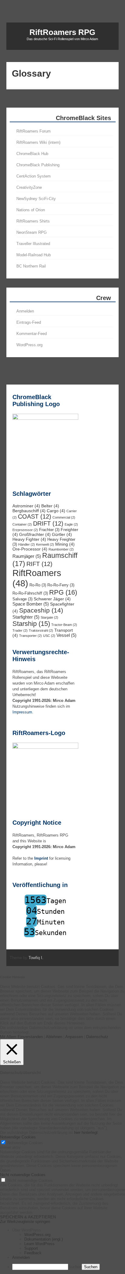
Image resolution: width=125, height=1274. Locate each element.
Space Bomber (30, 603)
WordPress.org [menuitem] (37, 1234)
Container (22, 524)
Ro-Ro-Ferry (60, 585)
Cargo (56, 510)
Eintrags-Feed (28, 322)
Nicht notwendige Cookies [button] (23, 1174)
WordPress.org (29, 345)
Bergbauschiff (29, 510)
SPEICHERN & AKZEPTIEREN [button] (28, 1217)
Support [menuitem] (31, 1248)
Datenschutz (97, 1036)
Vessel (66, 635)
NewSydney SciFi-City (36, 198)
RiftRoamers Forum (33, 131)
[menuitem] (68, 1230)
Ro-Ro (37, 585)
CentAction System (33, 176)
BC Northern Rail (31, 266)
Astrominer (26, 505)
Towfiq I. (36, 957)
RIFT (39, 564)
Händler (26, 544)
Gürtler (62, 534)
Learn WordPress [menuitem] (39, 1243)
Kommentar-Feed (31, 333)
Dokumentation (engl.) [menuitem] (43, 1239)
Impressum (22, 712)
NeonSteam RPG (31, 232)
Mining (65, 544)
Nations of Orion (30, 210)
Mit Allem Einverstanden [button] (21, 1036)
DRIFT (48, 523)
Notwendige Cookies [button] (18, 1137)
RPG (63, 592)
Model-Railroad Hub (33, 255)
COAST (34, 516)
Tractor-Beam (64, 625)
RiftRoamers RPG (62, 32)
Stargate (49, 617)
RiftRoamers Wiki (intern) (38, 142)
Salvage (22, 599)
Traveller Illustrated (33, 243)
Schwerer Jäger (52, 598)
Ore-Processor (29, 549)
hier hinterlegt (85, 1132)
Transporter (30, 635)
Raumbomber (61, 549)
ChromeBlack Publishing (37, 165)
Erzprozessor (25, 530)
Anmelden (25, 311)
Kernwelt (45, 544)
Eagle (71, 524)
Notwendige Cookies (25, 1143)
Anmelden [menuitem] (21, 1257)
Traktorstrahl (41, 630)
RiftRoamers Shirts (33, 221)
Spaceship (41, 610)
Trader (20, 630)
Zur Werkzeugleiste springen (25, 1221)
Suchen (75, 1267)
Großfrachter (35, 534)
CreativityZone (29, 187)
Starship (31, 623)
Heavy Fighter (29, 539)
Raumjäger (26, 556)
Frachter (49, 530)
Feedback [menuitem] (33, 1253)
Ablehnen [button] (54, 1036)
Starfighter (25, 617)
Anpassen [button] (74, 1036)
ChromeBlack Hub (32, 153)
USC (49, 635)
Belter (50, 505)
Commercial (63, 517)
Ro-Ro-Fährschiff (30, 593)
